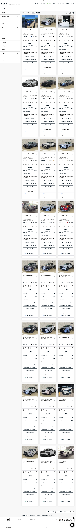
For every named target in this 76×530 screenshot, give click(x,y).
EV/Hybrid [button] (49, 3)
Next (61, 511)
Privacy (27, 527)
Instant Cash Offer (30, 62)
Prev (53, 511)
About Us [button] (72, 3)
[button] (37, 21)
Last (65, 511)
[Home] (35, 4)
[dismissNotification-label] (73, 518)
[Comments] (36, 40)
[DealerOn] (9, 527)
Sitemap (24, 527)
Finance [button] (67, 3)
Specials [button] (54, 3)
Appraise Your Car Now (30, 59)
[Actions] (36, 31)
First (49, 511)
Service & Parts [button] (61, 3)
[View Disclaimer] (33, 40)
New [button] (38, 3)
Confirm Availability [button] (30, 56)
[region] (30, 50)
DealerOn (21, 527)
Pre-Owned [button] (43, 3)
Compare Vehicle (28, 73)
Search (69, 8)
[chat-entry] (72, 525)
